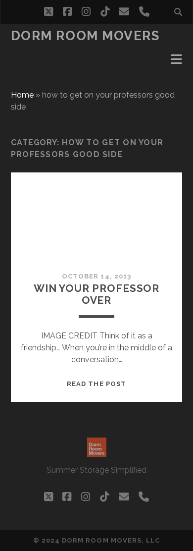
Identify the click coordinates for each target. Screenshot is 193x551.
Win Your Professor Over (96, 294)
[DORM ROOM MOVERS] (96, 452)
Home (22, 95)
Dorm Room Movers (85, 35)
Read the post (96, 383)
